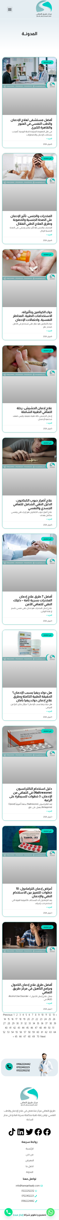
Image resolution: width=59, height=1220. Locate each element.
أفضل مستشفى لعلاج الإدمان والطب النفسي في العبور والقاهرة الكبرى (31, 123)
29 (13, 1023)
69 (33, 1036)
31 (21, 1023)
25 (50, 1019)
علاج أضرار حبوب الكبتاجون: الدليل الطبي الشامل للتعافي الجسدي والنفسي (32, 504)
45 (27, 1027)
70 (38, 1036)
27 (4, 1023)
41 (10, 1027)
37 (46, 1023)
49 (45, 1027)
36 (42, 1023)
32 (25, 1023)
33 (30, 1023)
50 (49, 1027)
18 (20, 1019)
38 (50, 1023)
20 (28, 1019)
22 (37, 1019)
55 (17, 1032)
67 (25, 1036)
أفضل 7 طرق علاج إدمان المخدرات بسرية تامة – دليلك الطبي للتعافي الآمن (32, 600)
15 (9, 1019)
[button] (10, 9)
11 (46, 1015)
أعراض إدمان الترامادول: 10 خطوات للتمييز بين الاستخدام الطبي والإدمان (32, 892)
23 (41, 1019)
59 (33, 1032)
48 (40, 1027)
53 (8, 1032)
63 (50, 1032)
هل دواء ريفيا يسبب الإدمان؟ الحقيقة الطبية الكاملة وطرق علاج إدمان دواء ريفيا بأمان (32, 696)
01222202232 (23, 1070)
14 (5, 1019)
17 (16, 1019)
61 (42, 1032)
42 (14, 1027)
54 (12, 1032)
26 (54, 1019)
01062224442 (23, 1064)
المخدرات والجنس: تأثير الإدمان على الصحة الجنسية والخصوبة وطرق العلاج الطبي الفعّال (31, 219)
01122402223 (23, 1067)
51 (53, 1027)
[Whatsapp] (50, 1212)
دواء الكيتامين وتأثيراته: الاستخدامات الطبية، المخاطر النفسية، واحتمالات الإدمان (32, 315)
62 (46, 1032)
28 (9, 1023)
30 (17, 1023)
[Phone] (8, 1212)
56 (21, 1032)
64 (55, 1032)
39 (55, 1023)
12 (50, 1015)
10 (42, 1015)
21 (33, 1019)
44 (23, 1027)
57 (25, 1032)
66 (20, 1036)
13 (54, 1015)
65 (16, 1036)
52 (4, 1032)
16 (12, 1019)
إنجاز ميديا (18, 1215)
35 (38, 1023)
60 (38, 1032)
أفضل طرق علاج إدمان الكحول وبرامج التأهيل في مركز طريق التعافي (31, 988)
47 (36, 1027)
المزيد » (49, 139)
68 (29, 1036)
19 (24, 1019)
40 (6, 1027)
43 (19, 1027)
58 (29, 1032)
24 (45, 1019)
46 (32, 1027)
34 (34, 1023)
